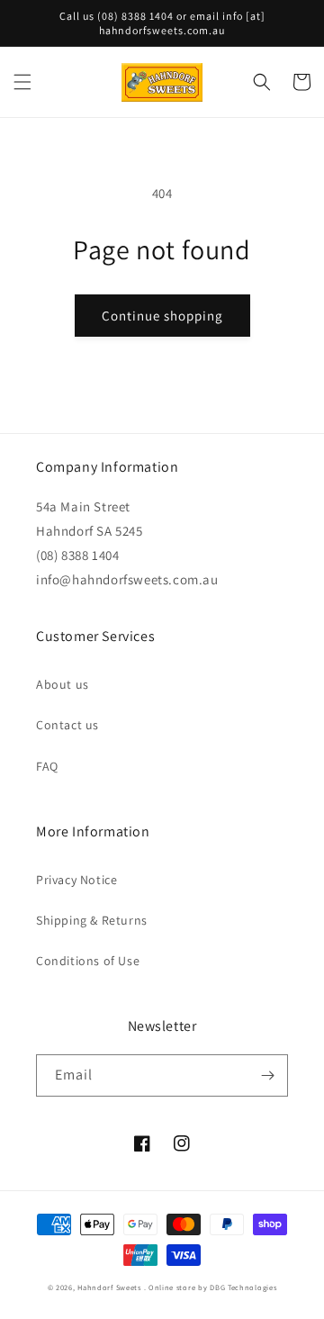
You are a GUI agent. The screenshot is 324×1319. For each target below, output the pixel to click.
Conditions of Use (88, 961)
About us (62, 684)
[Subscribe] (267, 1075)
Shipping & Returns (92, 920)
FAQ (47, 766)
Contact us (67, 725)
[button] (22, 82)
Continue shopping (162, 315)
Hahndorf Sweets (109, 1287)
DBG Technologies (243, 1287)
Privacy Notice (76, 880)
